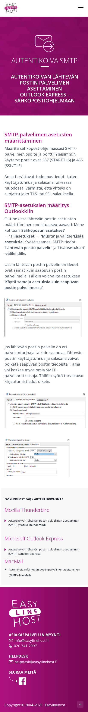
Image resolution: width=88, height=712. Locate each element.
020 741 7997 (25, 645)
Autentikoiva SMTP (48, 499)
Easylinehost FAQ (17, 499)
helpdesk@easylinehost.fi (36, 661)
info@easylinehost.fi (31, 640)
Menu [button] (76, 7)
